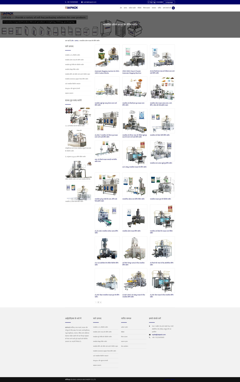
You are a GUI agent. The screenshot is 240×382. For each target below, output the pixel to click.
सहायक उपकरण (69, 93)
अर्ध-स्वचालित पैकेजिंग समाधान (72, 84)
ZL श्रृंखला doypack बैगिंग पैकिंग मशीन (75, 157)
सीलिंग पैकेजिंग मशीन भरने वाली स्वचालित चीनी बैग (77, 179)
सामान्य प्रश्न (124, 341)
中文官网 (160, 2)
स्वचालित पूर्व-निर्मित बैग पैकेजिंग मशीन (74, 64)
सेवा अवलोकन (124, 346)
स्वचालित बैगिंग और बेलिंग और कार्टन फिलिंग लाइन (77, 74)
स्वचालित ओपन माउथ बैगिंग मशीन (131, 231)
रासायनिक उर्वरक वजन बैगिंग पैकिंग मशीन (133, 199)
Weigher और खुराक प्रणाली (72, 88)
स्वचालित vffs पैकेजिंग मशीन (72, 55)
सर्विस (159, 8)
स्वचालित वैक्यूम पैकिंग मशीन (72, 69)
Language (169, 2)
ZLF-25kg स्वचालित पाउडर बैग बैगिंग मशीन (134, 167)
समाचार (154, 8)
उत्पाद (125, 8)
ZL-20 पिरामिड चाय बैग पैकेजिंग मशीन (74, 126)
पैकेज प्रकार (146, 8)
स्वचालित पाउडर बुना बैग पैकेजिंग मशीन (160, 199)
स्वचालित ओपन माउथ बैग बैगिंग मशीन (74, 60)
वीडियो (139, 8)
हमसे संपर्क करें (167, 8)
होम (121, 8)
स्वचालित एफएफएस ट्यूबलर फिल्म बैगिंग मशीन (76, 79)
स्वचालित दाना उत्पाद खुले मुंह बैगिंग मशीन (161, 163)
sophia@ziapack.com (89, 2)
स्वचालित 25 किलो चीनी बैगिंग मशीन (74, 201)
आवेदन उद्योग (132, 8)
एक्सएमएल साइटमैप (170, 379)
